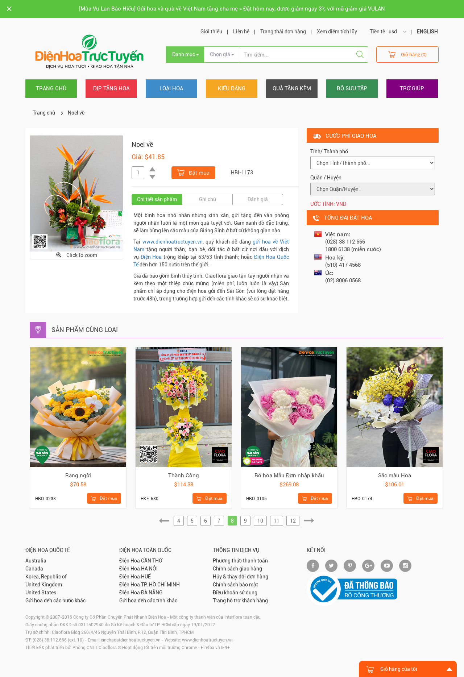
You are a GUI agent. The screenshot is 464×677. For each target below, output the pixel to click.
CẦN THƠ (151, 561)
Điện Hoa (151, 257)
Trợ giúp (412, 88)
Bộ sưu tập (352, 88)
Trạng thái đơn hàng (283, 31)
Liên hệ (241, 31)
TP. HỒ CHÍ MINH (160, 584)
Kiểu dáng (231, 88)
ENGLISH (427, 31)
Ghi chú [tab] (207, 199)
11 (276, 521)
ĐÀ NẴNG (151, 592)
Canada (34, 569)
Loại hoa (171, 88)
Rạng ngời (78, 475)
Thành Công (183, 475)
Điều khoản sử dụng (235, 592)
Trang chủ (51, 88)
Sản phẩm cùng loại (84, 329)
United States (40, 592)
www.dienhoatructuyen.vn (172, 242)
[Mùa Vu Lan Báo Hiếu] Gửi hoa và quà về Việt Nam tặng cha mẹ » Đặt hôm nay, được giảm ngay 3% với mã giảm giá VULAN (232, 8)
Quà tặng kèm (292, 88)
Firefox (207, 647)
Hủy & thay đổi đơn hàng (240, 577)
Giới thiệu (211, 31)
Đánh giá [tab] (258, 199)
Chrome (189, 647)
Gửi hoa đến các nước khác (55, 600)
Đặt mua (198, 172)
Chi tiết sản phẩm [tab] (157, 199)
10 (260, 521)
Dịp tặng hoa (111, 88)
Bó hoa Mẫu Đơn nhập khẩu (289, 475)
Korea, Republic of (46, 577)
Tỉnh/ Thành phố (329, 151)
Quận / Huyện (325, 177)
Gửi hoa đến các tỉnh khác (148, 600)
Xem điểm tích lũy (337, 31)
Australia (35, 561)
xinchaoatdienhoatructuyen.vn (131, 640)
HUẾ (146, 577)
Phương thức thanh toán (240, 561)
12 (293, 521)
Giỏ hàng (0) (414, 54)
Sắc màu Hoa (394, 475)
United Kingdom (43, 584)
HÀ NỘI (149, 569)
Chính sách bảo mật (235, 584)
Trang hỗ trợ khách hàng (240, 600)
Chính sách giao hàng (237, 569)
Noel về (76, 113)
